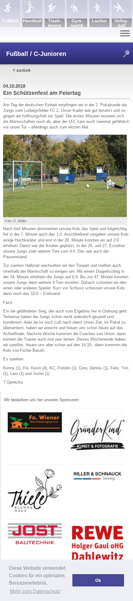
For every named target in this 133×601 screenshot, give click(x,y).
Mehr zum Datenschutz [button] (35, 591)
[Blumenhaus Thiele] (35, 510)
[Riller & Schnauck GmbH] (98, 481)
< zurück (22, 70)
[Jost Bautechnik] (35, 543)
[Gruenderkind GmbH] (98, 456)
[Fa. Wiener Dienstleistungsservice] (35, 431)
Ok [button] (98, 580)
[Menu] (125, 33)
